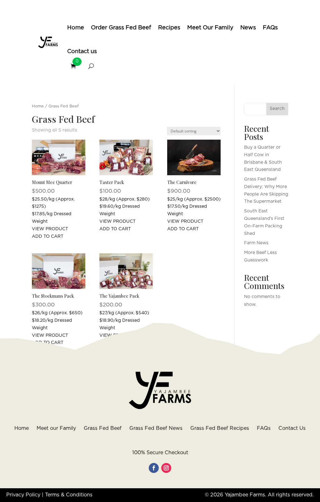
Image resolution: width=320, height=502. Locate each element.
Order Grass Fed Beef (121, 28)
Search (277, 109)
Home (75, 28)
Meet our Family (56, 428)
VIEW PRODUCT (50, 229)
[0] (76, 66)
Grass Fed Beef (103, 428)
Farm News (256, 243)
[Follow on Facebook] (154, 468)
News (248, 28)
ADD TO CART (47, 236)
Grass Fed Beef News (155, 428)
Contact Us (292, 428)
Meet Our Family (210, 28)
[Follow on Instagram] (166, 468)
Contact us (82, 51)
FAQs (270, 28)
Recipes (169, 28)
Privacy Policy (23, 494)
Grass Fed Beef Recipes (219, 428)
